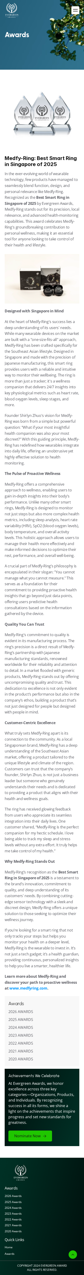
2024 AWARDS (20, 1027)
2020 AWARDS (20, 1059)
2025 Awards (13, 1202)
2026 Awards (13, 1196)
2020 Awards (13, 1231)
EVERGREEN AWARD (54, 1266)
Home (9, 1247)
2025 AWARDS (20, 1019)
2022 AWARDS (20, 1043)
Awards (9, 1254)
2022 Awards (13, 1219)
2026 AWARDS (20, 1011)
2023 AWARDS (20, 1035)
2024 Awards (13, 1208)
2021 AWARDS (20, 1051)
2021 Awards (13, 1225)
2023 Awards (13, 1214)
